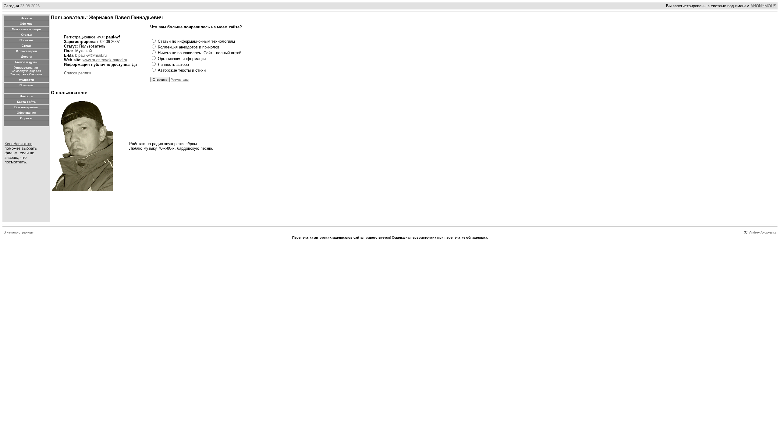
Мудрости (26, 79)
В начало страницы (19, 232)
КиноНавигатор (18, 143)
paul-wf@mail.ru (92, 55)
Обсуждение (26, 112)
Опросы (26, 118)
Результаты (180, 79)
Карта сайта (26, 101)
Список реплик (77, 73)
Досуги (26, 56)
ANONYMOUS (763, 6)
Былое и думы (26, 62)
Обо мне (26, 23)
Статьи (26, 34)
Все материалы (26, 107)
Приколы (26, 85)
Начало (26, 18)
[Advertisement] (162, 207)
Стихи (26, 45)
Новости (26, 96)
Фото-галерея (26, 51)
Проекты (26, 40)
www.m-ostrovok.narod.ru (105, 60)
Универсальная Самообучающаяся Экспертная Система (26, 71)
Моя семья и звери (26, 29)
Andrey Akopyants (762, 232)
